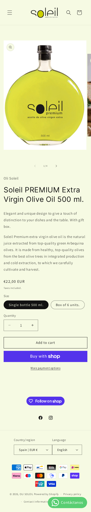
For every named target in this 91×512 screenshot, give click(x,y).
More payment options (45, 368)
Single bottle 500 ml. (26, 305)
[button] (9, 12)
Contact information (37, 501)
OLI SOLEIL (26, 494)
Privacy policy (72, 494)
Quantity (10, 316)
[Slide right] (56, 166)
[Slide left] (35, 166)
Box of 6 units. (68, 305)
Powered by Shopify (46, 494)
